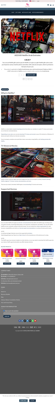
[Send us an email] (30, 321)
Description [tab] (5, 89)
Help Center (22, 235)
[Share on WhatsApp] (23, 79)
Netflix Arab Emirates (37, 12)
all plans (30, 233)
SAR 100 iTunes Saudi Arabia (34, 259)
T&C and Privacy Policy (6, 302)
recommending (27, 184)
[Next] (54, 258)
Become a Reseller (5, 294)
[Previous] (1, 258)
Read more (47, 263)
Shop (13, 12)
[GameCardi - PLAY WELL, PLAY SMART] (27, 5)
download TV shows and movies (27, 134)
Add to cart (31, 75)
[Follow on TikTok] (25, 321)
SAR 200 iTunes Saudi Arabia (7, 259)
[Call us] (33, 321)
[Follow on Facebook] (20, 321)
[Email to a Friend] (31, 79)
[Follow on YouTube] (35, 321)
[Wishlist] (48, 5)
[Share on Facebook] (26, 79)
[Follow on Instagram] (22, 321)
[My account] (53, 5)
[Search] (27, 9)
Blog (2, 297)
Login (38, 1)
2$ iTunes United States (21, 258)
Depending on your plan (7, 134)
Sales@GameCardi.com (12, 278)
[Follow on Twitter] (27, 321)
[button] (3, 5)
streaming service (20, 129)
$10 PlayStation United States (48, 259)
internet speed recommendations (27, 228)
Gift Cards (18, 12)
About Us (3, 291)
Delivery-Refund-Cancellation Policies (10, 299)
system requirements (41, 226)
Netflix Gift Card (26, 12)
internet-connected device (24, 222)
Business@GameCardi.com (13, 283)
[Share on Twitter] (29, 79)
